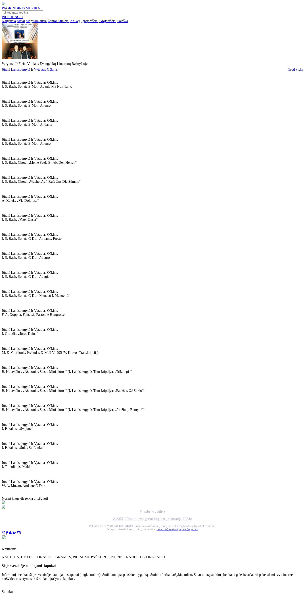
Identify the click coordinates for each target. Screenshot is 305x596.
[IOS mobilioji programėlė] (10, 533)
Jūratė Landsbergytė (16, 69)
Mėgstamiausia (36, 21)
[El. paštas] (19, 533)
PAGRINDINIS (13, 8)
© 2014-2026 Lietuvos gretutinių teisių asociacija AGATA (152, 519)
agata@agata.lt (188, 529)
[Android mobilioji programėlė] (14, 533)
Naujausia (9, 21)
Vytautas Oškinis (46, 69)
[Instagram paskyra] (3, 533)
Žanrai (52, 21)
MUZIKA (33, 8)
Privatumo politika (152, 511)
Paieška (122, 21)
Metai (21, 21)
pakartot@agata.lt (167, 529)
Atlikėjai (63, 21)
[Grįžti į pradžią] (3, 4)
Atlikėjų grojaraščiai (84, 21)
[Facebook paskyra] (7, 533)
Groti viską (295, 69)
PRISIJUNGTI (12, 17)
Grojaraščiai (107, 21)
